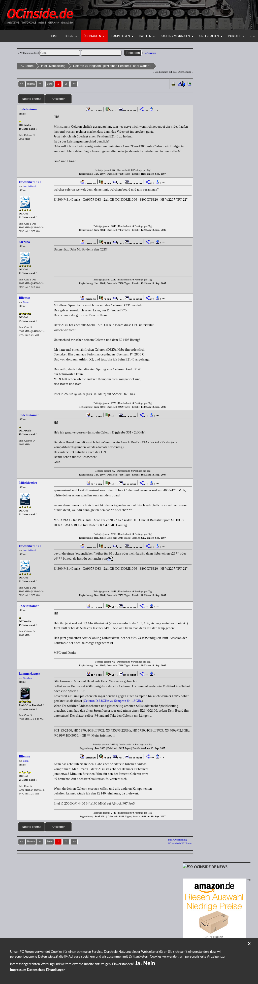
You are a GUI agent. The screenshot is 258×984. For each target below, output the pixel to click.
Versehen (27, 678)
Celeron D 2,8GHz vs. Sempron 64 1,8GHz (113, 701)
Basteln (145, 36)
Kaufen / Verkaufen (175, 36)
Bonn (25, 302)
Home (54, 36)
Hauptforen (120, 36)
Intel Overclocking (53, 66)
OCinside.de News (211, 867)
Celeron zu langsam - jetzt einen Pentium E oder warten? (112, 66)
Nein (149, 963)
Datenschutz (36, 970)
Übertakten (92, 36)
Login (69, 36)
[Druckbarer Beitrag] (173, 83)
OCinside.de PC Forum (180, 843)
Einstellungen (55, 970)
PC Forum (27, 66)
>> (74, 83)
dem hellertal (29, 186)
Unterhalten (209, 36)
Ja (137, 963)
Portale (234, 36)
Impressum (18, 970)
